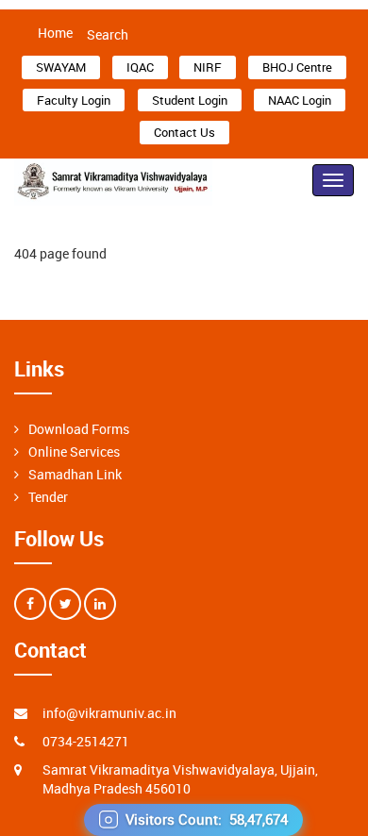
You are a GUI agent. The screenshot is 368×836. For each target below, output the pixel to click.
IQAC (140, 67)
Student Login (189, 100)
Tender (48, 497)
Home (55, 33)
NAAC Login (299, 100)
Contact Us (184, 132)
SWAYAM (61, 67)
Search (107, 34)
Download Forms (78, 429)
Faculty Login (73, 100)
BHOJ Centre (297, 67)
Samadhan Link (75, 474)
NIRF (207, 67)
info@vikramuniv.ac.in (109, 713)
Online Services (74, 451)
